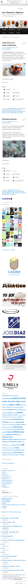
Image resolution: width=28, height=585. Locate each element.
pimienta (17, 192)
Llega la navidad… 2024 (8, 522)
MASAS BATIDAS (6, 500)
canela (14, 412)
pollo (3, 445)
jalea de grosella (10, 110)
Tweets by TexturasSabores (8, 463)
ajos (18, 404)
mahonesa (7, 427)
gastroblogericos (5, 419)
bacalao (24, 409)
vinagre (4, 452)
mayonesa (17, 191)
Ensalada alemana (9, 119)
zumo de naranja (10, 112)
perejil (21, 432)
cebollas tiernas (10, 191)
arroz (22, 407)
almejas (12, 407)
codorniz (4, 110)
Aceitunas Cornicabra (7, 498)
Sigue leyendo (6, 82)
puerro (6, 445)
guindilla (11, 419)
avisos (3, 472)
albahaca (4, 407)
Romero (18, 445)
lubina (3, 427)
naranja (14, 429)
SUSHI (19, 29)
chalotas (23, 108)
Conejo (12, 417)
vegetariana (5, 487)
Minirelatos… (5, 478)
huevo (22, 419)
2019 (3, 552)
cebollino (16, 415)
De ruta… (4, 474)
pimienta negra (7, 437)
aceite (16, 395)
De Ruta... (4, 503)
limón (18, 424)
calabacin (10, 413)
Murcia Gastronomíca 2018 (9, 556)
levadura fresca (13, 424)
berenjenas (4, 412)
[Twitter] (3, 199)
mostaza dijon (9, 429)
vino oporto (14, 111)
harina (17, 419)
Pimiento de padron (21, 439)
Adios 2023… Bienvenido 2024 (10, 532)
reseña (14, 445)
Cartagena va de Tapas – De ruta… (11, 566)
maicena (12, 427)
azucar (11, 409)
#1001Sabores (6, 395)
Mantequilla (18, 427)
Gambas (16, 417)
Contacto (18, 32)
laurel (17, 422)
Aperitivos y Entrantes (7, 470)
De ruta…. (4, 32)
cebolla (19, 412)
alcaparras (4, 191)
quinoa (7, 111)
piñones (22, 441)
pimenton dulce (12, 434)
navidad (3, 432)
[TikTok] (11, 199)
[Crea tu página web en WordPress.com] (14, 1)
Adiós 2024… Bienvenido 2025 (10, 518)
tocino (12, 447)
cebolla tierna (10, 415)
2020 (3, 548)
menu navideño (6, 477)
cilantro (23, 415)
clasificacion (5, 417)
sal (20, 192)
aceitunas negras (5, 405)
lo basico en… (12, 29)
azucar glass (18, 409)
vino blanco (18, 452)
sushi (3, 485)
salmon (4, 448)
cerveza (20, 415)
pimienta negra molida (9, 439)
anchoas (16, 407)
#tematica (12, 395)
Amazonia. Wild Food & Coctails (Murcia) (13, 540)
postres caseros (6, 483)
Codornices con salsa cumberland (9, 44)
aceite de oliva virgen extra (14, 401)
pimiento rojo (6, 441)
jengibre (16, 110)
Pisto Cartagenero (6, 501)
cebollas (4, 415)
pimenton (4, 434)
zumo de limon (11, 454)
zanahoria (20, 111)
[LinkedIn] (9, 199)
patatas (3, 192)
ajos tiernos (23, 405)
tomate (16, 447)
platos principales (12, 108)
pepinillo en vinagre (10, 192)
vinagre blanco (10, 452)
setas (10, 111)
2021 (3, 544)
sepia (7, 447)
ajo (15, 405)
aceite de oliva (19, 398)
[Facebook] (5, 199)
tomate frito (12, 450)
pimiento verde (16, 441)
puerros (4, 111)
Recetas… (4, 29)
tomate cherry (5, 450)
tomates (17, 450)
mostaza (20, 110)
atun (3, 409)
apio (19, 407)
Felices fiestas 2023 (7, 536)
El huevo (4, 508)
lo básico (23, 424)
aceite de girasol (7, 398)
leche (22, 422)
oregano (9, 432)
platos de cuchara (6, 480)
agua (11, 404)
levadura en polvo (5, 424)
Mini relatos (11, 32)
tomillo (22, 450)
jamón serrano (12, 422)
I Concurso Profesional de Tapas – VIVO (13, 570)
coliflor (9, 417)
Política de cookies (18, 579)
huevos (5, 422)
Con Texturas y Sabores (12, 12)
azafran (6, 409)
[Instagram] (7, 199)
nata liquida (20, 429)
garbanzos (20, 417)
